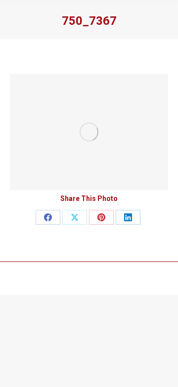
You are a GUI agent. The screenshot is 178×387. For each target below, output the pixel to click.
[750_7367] (89, 132)
